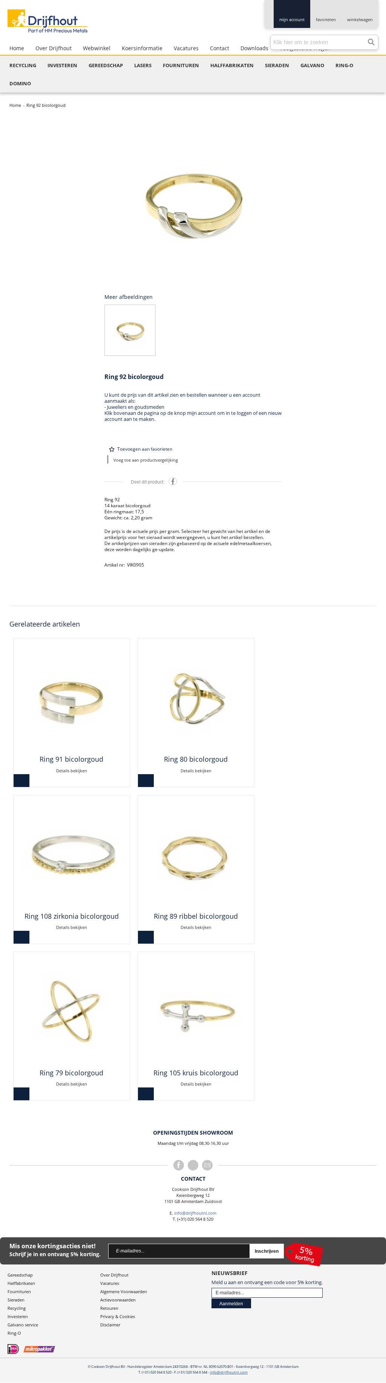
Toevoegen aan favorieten (144, 449)
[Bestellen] (21, 780)
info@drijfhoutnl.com (195, 1213)
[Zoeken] (369, 40)
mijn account (292, 19)
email (207, 1165)
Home (15, 105)
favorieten (326, 19)
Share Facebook (172, 481)
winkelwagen (360, 19)
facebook (178, 1165)
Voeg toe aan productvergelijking (145, 460)
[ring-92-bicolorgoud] (193, 201)
